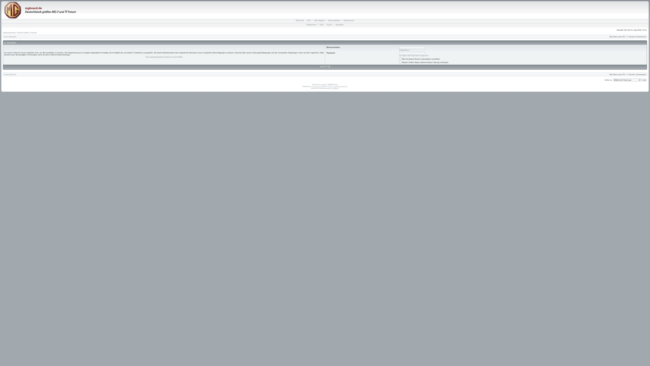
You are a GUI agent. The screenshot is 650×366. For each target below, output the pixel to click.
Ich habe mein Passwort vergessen (413, 56)
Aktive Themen (31, 33)
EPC (309, 20)
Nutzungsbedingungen (155, 57)
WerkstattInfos (334, 20)
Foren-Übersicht (10, 37)
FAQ (321, 25)
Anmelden (339, 25)
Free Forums (333, 86)
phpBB (323, 84)
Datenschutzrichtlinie (174, 57)
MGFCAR (300, 20)
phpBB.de (335, 88)
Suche (329, 25)
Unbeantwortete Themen (13, 33)
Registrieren (311, 25)
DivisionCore (342, 86)
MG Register (319, 20)
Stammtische (349, 20)
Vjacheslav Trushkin (319, 86)
